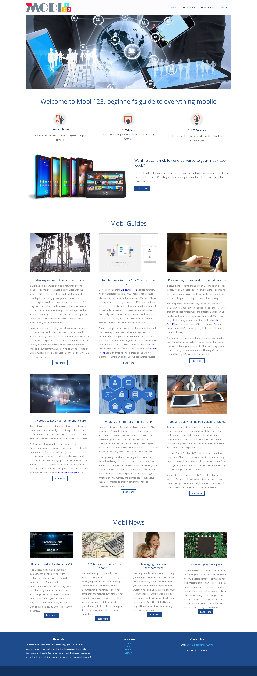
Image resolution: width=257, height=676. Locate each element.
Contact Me (142, 188)
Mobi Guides (208, 7)
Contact (224, 7)
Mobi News (189, 7)
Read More (60, 362)
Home (174, 7)
